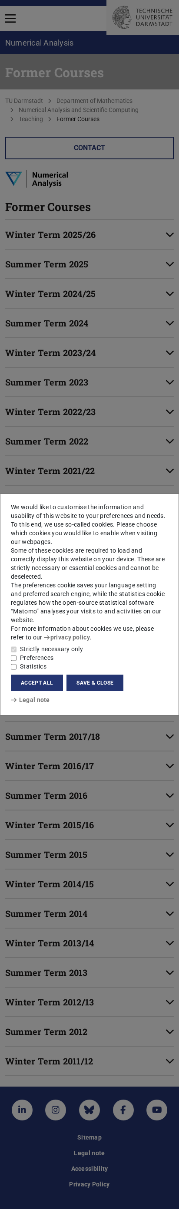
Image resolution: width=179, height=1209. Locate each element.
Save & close (94, 683)
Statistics (33, 666)
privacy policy (70, 637)
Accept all (37, 683)
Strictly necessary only (51, 649)
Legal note (34, 699)
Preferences (36, 657)
